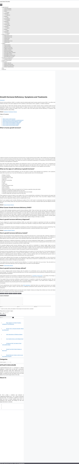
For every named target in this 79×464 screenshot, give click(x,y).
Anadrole (8, 33)
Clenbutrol (8, 14)
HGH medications (26, 285)
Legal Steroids (5, 7)
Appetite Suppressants (6, 60)
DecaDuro (8, 20)
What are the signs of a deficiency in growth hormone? (13, 120)
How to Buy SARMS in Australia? (10, 52)
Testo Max (8, 25)
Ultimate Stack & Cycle (8, 40)
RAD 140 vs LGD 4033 (8, 47)
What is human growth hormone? (9, 118)
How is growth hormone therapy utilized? (11, 125)
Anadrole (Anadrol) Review (9, 230)
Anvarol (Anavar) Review (9, 204)
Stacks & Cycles (5, 34)
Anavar (5, 11)
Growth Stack (6, 39)
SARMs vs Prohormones (8, 48)
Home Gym (4, 61)
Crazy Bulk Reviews (7, 8)
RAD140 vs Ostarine (7, 49)
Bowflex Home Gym (7, 62)
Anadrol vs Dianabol (7, 9)
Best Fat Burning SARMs (8, 51)
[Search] (13, 317)
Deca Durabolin (7, 18)
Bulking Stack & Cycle (8, 35)
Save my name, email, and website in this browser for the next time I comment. (17, 308)
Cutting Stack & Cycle (8, 36)
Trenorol (7, 27)
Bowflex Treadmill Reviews (9, 66)
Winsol (7, 30)
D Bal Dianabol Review (8, 265)
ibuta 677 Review (7, 44)
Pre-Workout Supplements (7, 57)
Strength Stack (7, 38)
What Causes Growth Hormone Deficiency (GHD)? (12, 121)
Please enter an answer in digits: (6, 310)
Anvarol (7, 12)
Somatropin (6, 21)
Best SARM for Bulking (8, 53)
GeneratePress (21, 463)
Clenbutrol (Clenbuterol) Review (10, 111)
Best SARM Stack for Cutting (9, 56)
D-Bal (7, 17)
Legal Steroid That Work (5, 1)
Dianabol (5, 16)
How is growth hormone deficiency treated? (11, 123)
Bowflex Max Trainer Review (9, 65)
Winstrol (5, 29)
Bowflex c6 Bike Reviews (8, 64)
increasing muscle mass (37, 275)
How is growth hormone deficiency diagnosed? (12, 122)
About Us (4, 69)
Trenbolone (6, 26)
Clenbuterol (6, 13)
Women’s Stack (7, 42)
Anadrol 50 (6, 31)
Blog (3, 68)
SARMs (3, 43)
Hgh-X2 (7, 22)
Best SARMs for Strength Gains (9, 55)
